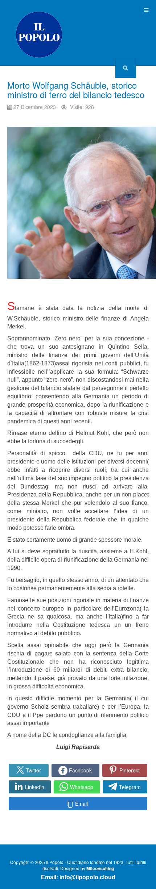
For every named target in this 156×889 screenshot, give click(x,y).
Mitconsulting (100, 868)
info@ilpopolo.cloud (87, 877)
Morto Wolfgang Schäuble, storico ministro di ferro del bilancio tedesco (75, 90)
